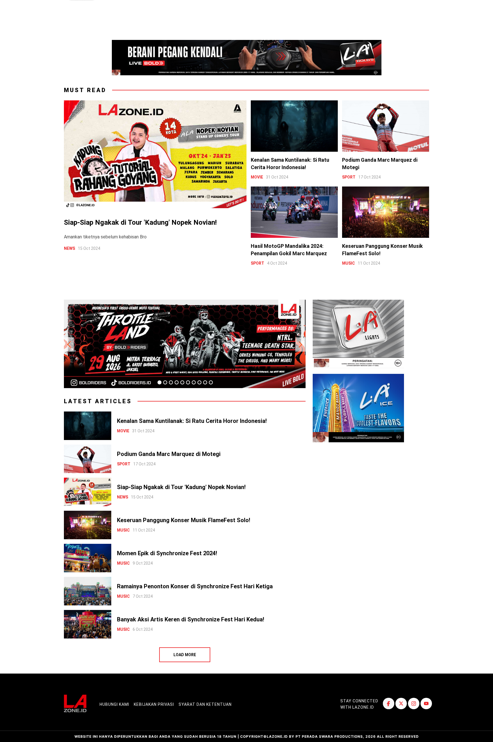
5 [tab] (182, 382)
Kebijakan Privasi (154, 704)
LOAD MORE (184, 654)
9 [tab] (205, 382)
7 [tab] (194, 382)
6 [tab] (188, 382)
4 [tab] (177, 382)
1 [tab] (159, 382)
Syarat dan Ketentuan (205, 704)
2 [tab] (165, 382)
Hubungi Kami (114, 704)
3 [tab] (171, 382)
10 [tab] (211, 382)
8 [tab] (199, 382)
